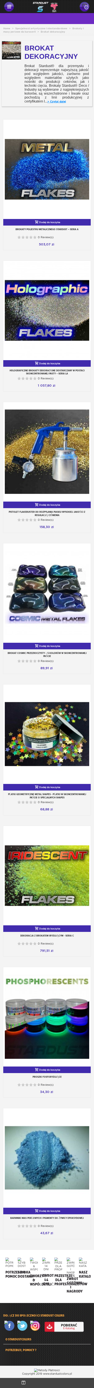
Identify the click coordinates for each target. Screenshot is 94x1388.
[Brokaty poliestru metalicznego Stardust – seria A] (47, 169)
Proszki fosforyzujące (47, 1076)
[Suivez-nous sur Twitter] (23, 1325)
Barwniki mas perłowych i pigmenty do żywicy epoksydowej (47, 1217)
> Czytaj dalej (56, 101)
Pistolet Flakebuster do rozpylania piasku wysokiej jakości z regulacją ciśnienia (47, 513)
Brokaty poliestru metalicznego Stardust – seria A (47, 229)
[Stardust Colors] (45, 6)
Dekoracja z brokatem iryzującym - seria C (47, 935)
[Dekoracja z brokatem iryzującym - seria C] (47, 875)
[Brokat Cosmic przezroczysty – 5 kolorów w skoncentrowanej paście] (47, 593)
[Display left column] (23, 1383)
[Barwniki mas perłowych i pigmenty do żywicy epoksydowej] (47, 1158)
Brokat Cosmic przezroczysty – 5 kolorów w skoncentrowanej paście (47, 654)
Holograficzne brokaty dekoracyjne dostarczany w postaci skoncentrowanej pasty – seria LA (47, 372)
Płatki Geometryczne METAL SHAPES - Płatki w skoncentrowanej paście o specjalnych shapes (47, 796)
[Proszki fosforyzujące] (47, 1017)
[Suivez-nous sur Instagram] (36, 1325)
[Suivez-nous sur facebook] (10, 1325)
